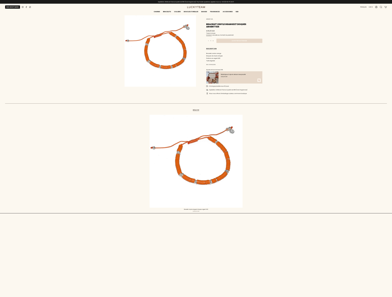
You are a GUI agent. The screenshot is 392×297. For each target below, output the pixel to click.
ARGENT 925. (209, 19)
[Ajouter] (259, 80)
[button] (167, 11)
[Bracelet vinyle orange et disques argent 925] (196, 161)
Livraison (209, 35)
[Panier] (385, 7)
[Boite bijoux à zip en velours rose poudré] (212, 77)
